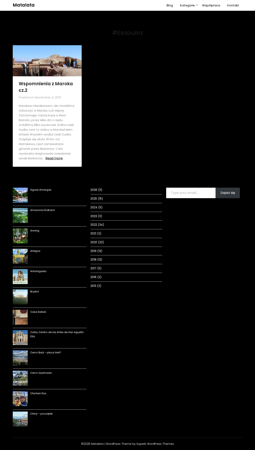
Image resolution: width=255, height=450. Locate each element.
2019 (93, 251)
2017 (93, 268)
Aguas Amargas (40, 190)
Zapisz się (227, 192)
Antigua (35, 251)
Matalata (24, 5)
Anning (34, 230)
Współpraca (211, 5)
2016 (93, 277)
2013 (93, 286)
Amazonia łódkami (42, 210)
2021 (93, 233)
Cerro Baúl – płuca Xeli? (45, 352)
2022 (93, 225)
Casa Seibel (38, 312)
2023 (93, 216)
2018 (93, 260)
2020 (93, 242)
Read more (54, 158)
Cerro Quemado (41, 373)
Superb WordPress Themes (155, 444)
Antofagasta (38, 271)
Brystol (34, 291)
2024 (93, 207)
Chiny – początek (41, 414)
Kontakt (233, 5)
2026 (93, 190)
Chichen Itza (38, 393)
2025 (93, 199)
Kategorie (187, 5)
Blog (170, 5)
